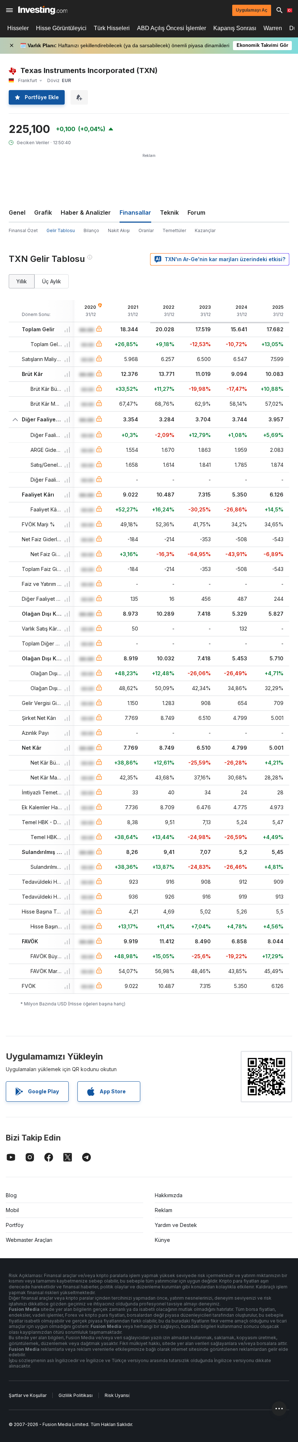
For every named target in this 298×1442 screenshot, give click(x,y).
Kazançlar (205, 230)
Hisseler (18, 28)
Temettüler (174, 230)
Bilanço (91, 230)
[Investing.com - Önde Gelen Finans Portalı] (42, 10)
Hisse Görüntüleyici (61, 28)
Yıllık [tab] (21, 281)
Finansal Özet (23, 230)
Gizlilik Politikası (76, 1395)
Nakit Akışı (119, 230)
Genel (17, 212)
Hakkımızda (168, 1195)
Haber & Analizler (86, 212)
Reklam (163, 1210)
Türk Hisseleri (112, 28)
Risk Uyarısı (117, 1395)
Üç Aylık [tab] (51, 281)
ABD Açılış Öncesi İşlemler (171, 28)
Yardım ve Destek (176, 1225)
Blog (11, 1195)
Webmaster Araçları (29, 1240)
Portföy (15, 1225)
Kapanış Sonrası (234, 28)
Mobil (12, 1210)
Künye (162, 1240)
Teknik (169, 212)
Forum (196, 212)
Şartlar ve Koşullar (28, 1395)
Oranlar (146, 230)
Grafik (43, 212)
